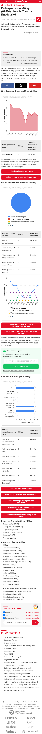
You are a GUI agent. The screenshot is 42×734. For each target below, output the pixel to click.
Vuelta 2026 (8, 654)
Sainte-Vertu (15, 24)
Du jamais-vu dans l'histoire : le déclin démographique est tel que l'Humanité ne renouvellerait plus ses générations (20, 671)
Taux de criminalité (11, 58)
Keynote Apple (9, 651)
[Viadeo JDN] (31, 727)
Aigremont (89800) (10, 530)
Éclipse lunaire (9, 643)
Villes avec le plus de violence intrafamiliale (21, 509)
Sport (7, 615)
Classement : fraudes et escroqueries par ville (21, 332)
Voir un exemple (32, 612)
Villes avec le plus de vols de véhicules (21, 495)
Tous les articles (17, 704)
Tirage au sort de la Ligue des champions (19, 646)
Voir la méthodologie (15, 167)
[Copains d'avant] (11, 726)
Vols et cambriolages (29, 58)
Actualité (8, 5)
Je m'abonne (19, 366)
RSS (25, 704)
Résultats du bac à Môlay (12, 594)
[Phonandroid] (31, 731)
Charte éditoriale (27, 702)
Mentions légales (7, 708)
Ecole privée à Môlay (11, 576)
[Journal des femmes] (11, 718)
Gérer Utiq (36, 706)
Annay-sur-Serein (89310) (13, 527)
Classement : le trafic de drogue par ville (21, 516)
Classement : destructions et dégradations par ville (21, 325)
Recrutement (31, 704)
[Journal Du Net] (11, 722)
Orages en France (10, 640)
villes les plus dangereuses (24, 78)
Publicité (36, 702)
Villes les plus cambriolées (21, 489)
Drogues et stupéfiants (30, 63)
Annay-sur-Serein (28, 24)
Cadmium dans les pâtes (13, 657)
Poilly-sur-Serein (18, 27)
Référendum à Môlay (11, 584)
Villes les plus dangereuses (21, 171)
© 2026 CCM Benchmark (32, 708)
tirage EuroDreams (11, 660)
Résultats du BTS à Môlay (13, 600)
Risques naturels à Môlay (12, 551)
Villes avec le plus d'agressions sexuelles (21, 502)
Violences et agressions (30, 60)
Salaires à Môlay (9, 565)
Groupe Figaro (18, 708)
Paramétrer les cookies (25, 706)
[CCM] (31, 718)
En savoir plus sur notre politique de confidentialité (18, 371)
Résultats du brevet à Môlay (14, 597)
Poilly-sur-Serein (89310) (12, 532)
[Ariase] (11, 731)
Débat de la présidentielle (13, 637)
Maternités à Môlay (10, 579)
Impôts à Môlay (9, 570)
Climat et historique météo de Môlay (17, 562)
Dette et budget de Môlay (13, 567)
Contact (8, 704)
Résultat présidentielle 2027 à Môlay (17, 591)
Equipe (19, 702)
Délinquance (19, 5)
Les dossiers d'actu (12, 618)
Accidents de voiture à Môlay (14, 559)
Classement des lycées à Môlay (15, 556)
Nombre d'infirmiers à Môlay (14, 554)
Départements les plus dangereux (21, 177)
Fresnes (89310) (9, 535)
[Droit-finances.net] (31, 722)
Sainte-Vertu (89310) (11, 524)
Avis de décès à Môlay (11, 548)
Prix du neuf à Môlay (11, 582)
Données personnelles (9, 706)
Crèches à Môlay (9, 573)
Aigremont (5, 27)
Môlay (5, 545)
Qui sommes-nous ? (9, 702)
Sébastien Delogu (10, 648)
